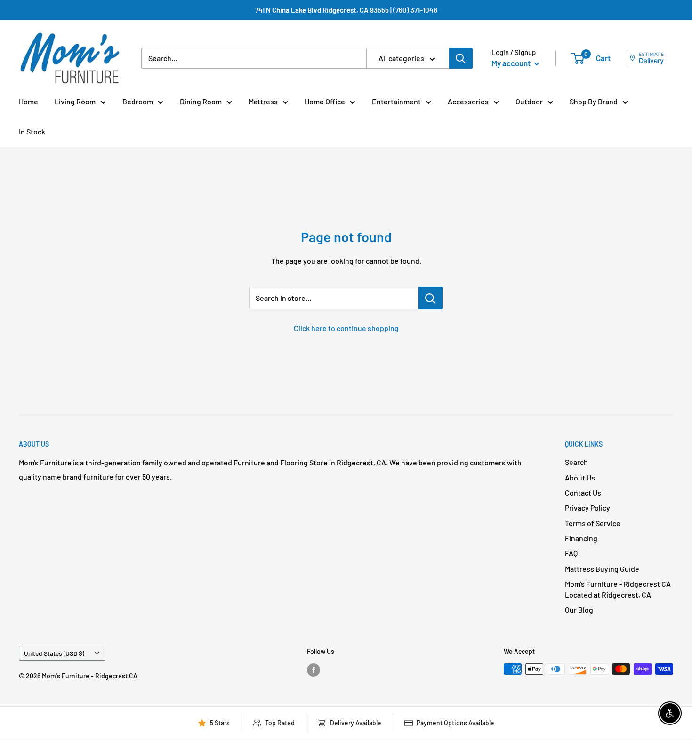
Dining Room (201, 101)
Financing (581, 538)
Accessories (468, 101)
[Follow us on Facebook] (313, 670)
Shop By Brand (594, 101)
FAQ (571, 553)
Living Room (75, 101)
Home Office (325, 101)
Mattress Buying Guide (602, 568)
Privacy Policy (587, 507)
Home (28, 101)
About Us (580, 477)
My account (511, 63)
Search (576, 461)
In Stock (32, 131)
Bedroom (137, 101)
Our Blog (579, 609)
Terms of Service (592, 523)
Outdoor (529, 101)
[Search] (461, 58)
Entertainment (396, 101)
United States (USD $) (54, 653)
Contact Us (583, 492)
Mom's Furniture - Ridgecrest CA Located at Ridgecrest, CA (618, 588)
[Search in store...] (430, 298)
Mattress (263, 101)
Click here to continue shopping (346, 327)
